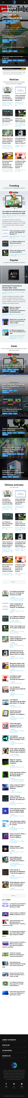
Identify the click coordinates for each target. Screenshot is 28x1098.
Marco (13, 597)
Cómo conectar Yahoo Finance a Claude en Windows (17, 786)
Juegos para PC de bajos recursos (18, 337)
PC (16, 338)
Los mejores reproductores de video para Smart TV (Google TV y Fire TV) (17, 702)
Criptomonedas (18, 803)
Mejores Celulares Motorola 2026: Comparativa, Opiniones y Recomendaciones (17, 309)
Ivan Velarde (15, 620)
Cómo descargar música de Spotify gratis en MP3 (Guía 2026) (18, 774)
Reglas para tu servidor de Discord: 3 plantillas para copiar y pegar (17, 321)
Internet (14, 215)
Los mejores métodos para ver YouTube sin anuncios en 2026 (12, 13)
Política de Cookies (20, 1073)
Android (8, 102)
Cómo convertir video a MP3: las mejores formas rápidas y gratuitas (17, 836)
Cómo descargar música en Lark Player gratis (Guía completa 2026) (18, 810)
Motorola (21, 314)
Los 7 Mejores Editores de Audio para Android (13, 48)
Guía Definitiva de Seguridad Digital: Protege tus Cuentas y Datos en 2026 (17, 859)
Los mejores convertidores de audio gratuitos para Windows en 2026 (18, 905)
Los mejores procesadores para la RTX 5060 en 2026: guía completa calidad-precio (13, 934)
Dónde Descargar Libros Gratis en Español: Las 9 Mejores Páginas (17, 713)
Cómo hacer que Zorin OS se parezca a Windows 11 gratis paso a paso (17, 993)
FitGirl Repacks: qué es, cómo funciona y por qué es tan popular (17, 884)
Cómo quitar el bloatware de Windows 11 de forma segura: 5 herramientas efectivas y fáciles (17, 873)
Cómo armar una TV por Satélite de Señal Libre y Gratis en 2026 (17, 974)
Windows (6, 105)
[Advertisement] (14, 1014)
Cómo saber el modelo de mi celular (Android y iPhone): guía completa (17, 750)
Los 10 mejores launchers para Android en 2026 (17, 688)
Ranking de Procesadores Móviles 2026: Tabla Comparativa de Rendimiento (13, 288)
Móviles (4, 293)
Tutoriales (19, 103)
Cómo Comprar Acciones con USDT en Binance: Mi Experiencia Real (17, 798)
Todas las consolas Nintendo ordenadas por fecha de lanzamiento (17, 954)
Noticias (5, 169)
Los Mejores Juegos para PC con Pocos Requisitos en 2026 (18, 331)
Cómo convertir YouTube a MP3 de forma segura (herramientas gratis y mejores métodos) (14, 944)
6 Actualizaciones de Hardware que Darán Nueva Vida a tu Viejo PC (20, 140)
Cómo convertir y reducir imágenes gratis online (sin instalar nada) (7, 140)
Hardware (13, 767)
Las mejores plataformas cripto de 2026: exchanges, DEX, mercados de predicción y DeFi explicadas (18, 739)
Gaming (21, 123)
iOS (19, 292)
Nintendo (6, 171)
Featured (18, 324)
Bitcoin (12, 743)
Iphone (22, 292)
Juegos (12, 335)
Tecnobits (14, 1096)
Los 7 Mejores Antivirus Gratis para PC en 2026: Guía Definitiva (17, 983)
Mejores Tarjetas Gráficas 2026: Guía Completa (16, 761)
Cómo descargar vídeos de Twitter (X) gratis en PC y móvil (18, 822)
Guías (4, 102)
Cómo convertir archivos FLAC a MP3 (17, 847)
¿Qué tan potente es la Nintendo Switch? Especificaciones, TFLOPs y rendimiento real (13, 923)
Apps (9, 123)
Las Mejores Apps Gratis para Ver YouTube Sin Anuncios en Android (20, 164)
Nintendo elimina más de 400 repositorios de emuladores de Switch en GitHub (7, 164)
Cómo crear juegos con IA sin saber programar (12, 57)
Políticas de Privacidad (10, 1073)
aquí (23, 74)
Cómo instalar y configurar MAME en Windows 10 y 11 (18, 913)
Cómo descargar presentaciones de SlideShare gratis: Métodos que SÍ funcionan (16, 727)
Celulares (5, 292)
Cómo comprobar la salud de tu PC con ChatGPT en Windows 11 (13, 36)
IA (24, 123)
